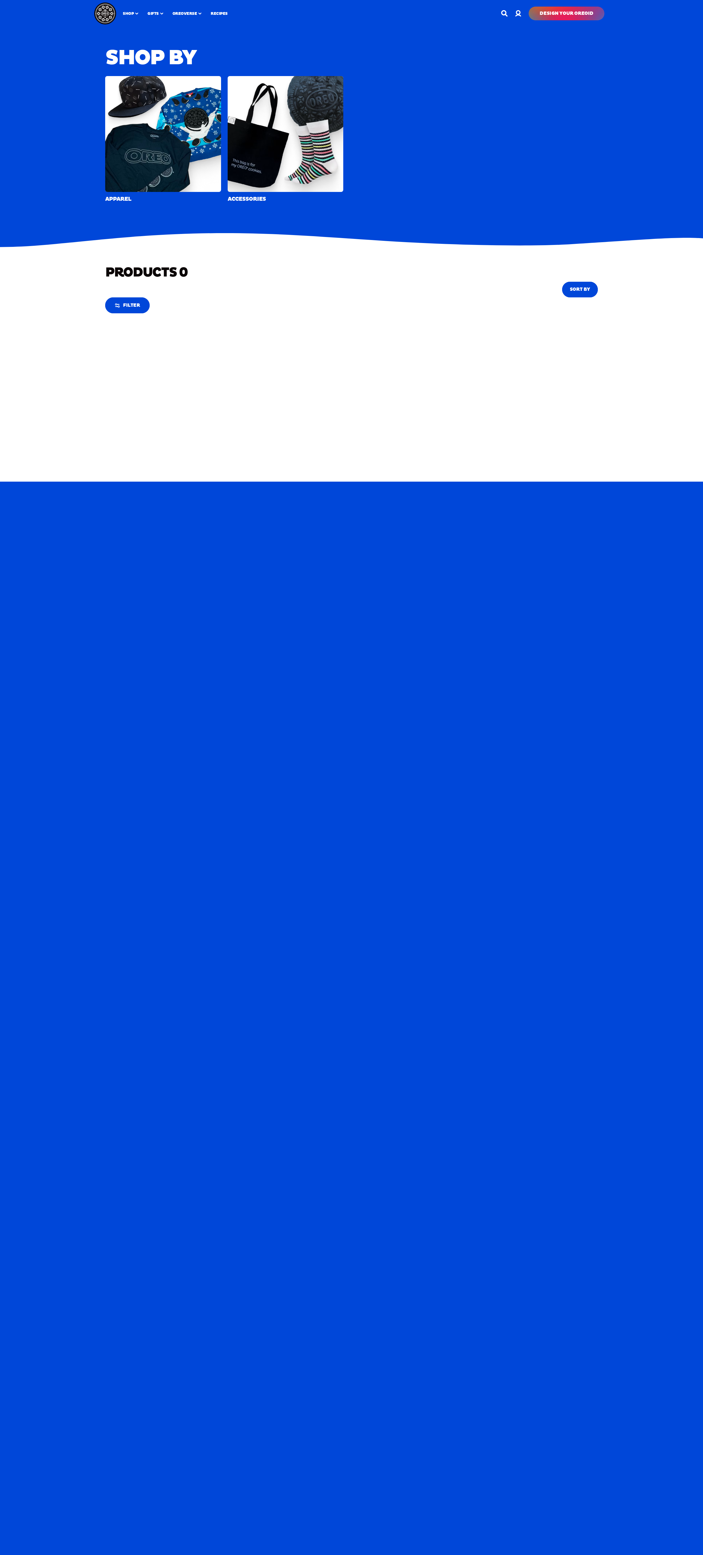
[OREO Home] (105, 13)
